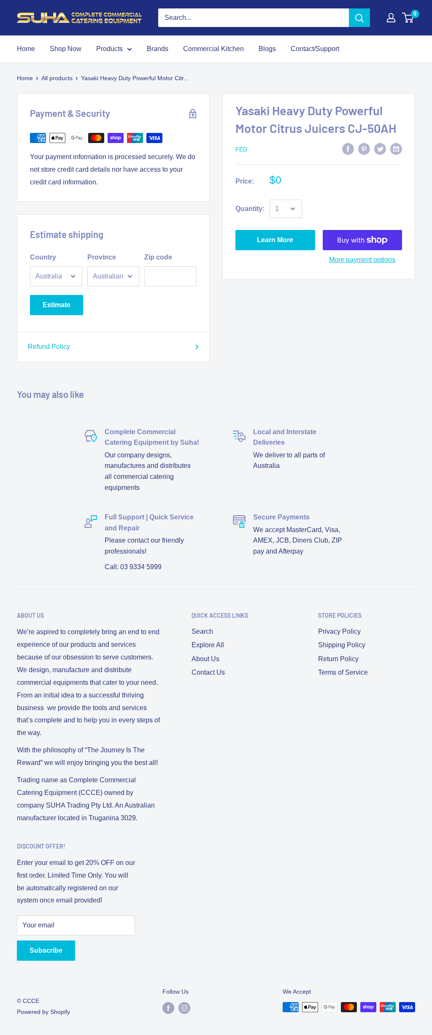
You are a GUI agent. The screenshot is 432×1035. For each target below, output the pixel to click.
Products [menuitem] (109, 48)
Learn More (275, 239)
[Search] (359, 17)
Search (202, 631)
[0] (408, 18)
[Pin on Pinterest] (364, 148)
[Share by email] (396, 148)
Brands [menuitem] (157, 48)
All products (57, 78)
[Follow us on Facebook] (168, 1008)
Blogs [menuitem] (267, 48)
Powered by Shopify (43, 1011)
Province (101, 257)
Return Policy (338, 658)
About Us (205, 658)
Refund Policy (49, 346)
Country (43, 257)
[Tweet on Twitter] (380, 148)
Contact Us (208, 672)
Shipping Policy (341, 645)
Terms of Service (343, 672)
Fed (241, 149)
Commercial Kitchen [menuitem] (213, 48)
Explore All (208, 645)
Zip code (158, 257)
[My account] (391, 17)
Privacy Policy (339, 631)
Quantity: (250, 208)
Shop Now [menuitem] (65, 48)
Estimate (56, 304)
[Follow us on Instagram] (184, 1008)
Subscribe (46, 950)
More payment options (362, 259)
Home (25, 78)
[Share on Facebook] (348, 148)
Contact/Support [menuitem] (315, 48)
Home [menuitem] (26, 48)
